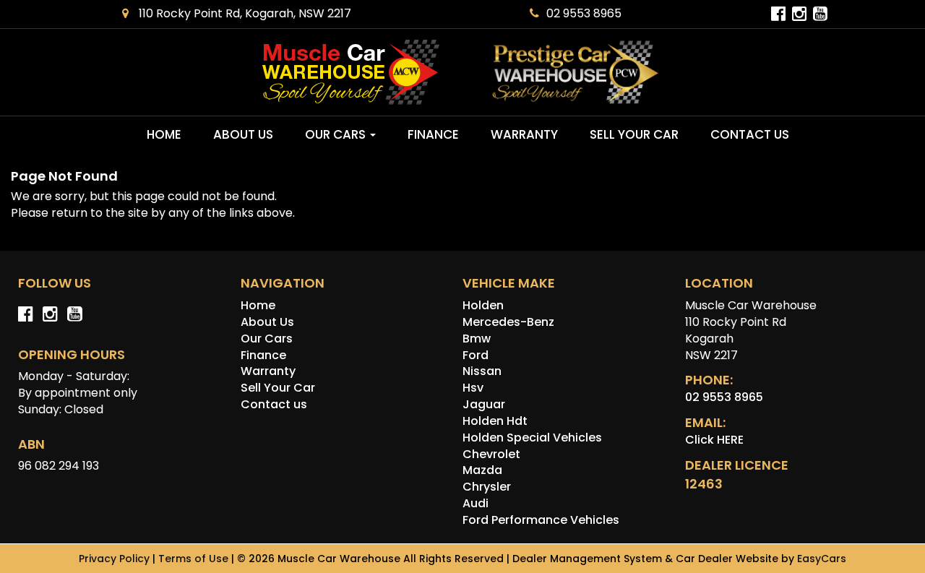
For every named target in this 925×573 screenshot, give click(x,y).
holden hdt (495, 421)
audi (475, 503)
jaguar (483, 404)
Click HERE (714, 439)
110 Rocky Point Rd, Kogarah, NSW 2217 (243, 13)
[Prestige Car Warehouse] (575, 72)
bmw (476, 338)
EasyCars (821, 558)
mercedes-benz (508, 322)
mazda (482, 470)
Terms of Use (194, 558)
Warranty (524, 134)
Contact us (749, 134)
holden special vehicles (532, 437)
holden (483, 305)
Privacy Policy (115, 558)
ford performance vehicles (540, 520)
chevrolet (491, 454)
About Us (243, 134)
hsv (472, 387)
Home (164, 134)
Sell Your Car (634, 134)
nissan (482, 371)
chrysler (486, 486)
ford (475, 355)
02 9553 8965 (583, 13)
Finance (433, 134)
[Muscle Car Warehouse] (350, 72)
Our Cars (337, 134)
